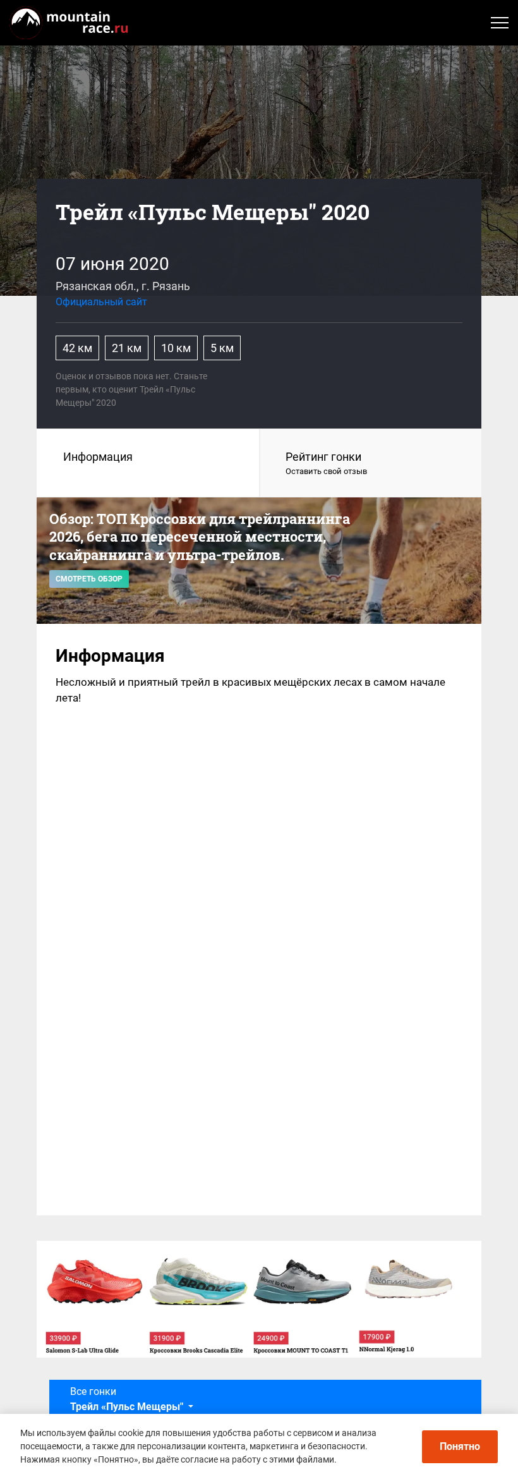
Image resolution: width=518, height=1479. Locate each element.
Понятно (460, 1446)
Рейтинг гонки (326, 463)
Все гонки (126, 1399)
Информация (98, 456)
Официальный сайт (101, 302)
